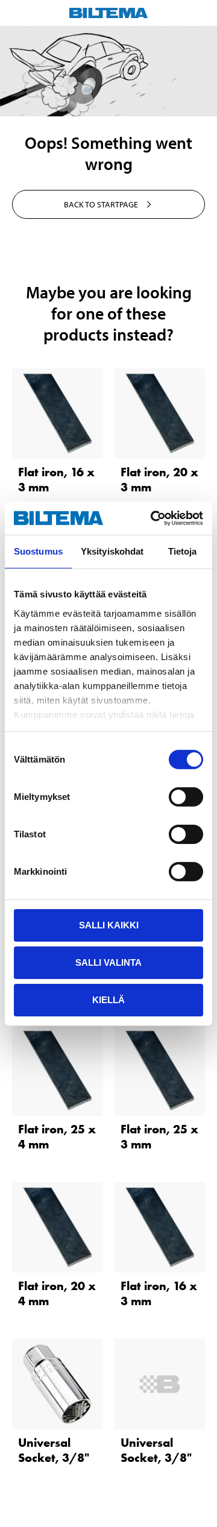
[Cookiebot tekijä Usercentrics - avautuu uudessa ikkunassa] (153, 518)
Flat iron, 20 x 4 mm (57, 1293)
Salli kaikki (109, 925)
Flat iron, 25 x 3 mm (159, 1136)
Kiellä (108, 999)
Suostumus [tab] (38, 551)
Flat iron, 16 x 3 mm (56, 479)
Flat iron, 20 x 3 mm (159, 479)
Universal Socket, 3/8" (53, 1450)
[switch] (186, 797)
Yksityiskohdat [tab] (112, 551)
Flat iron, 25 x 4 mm (57, 1136)
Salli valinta (108, 962)
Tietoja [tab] (182, 551)
